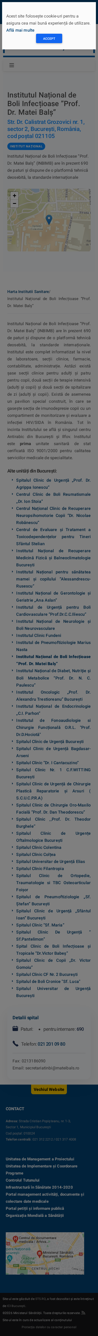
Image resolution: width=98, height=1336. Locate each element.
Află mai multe (20, 30)
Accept (49, 39)
